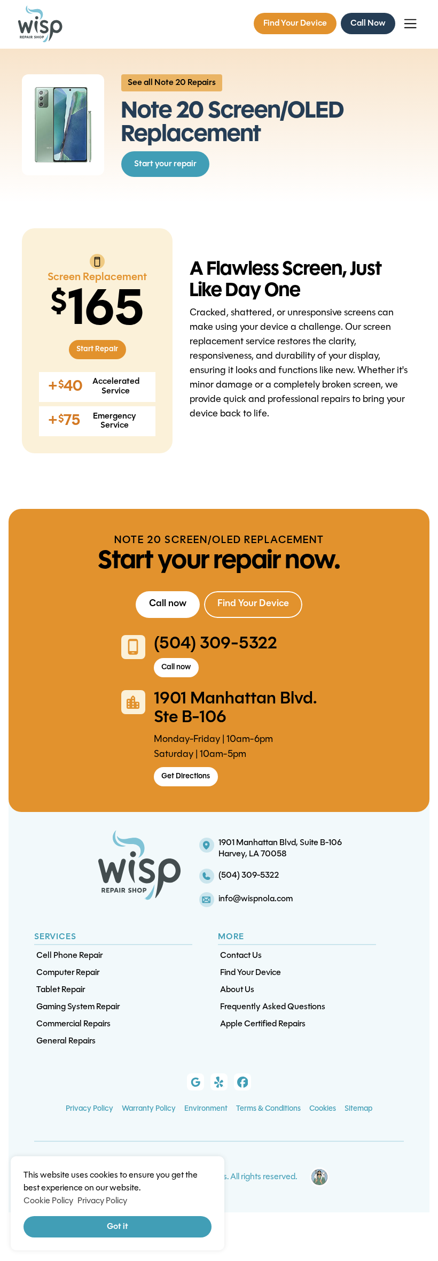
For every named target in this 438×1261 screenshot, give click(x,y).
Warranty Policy (149, 1109)
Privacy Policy (89, 1109)
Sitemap (358, 1109)
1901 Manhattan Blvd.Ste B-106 (235, 708)
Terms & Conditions (268, 1109)
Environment (206, 1109)
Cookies (322, 1109)
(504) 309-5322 (215, 644)
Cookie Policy (48, 1201)
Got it (117, 1227)
